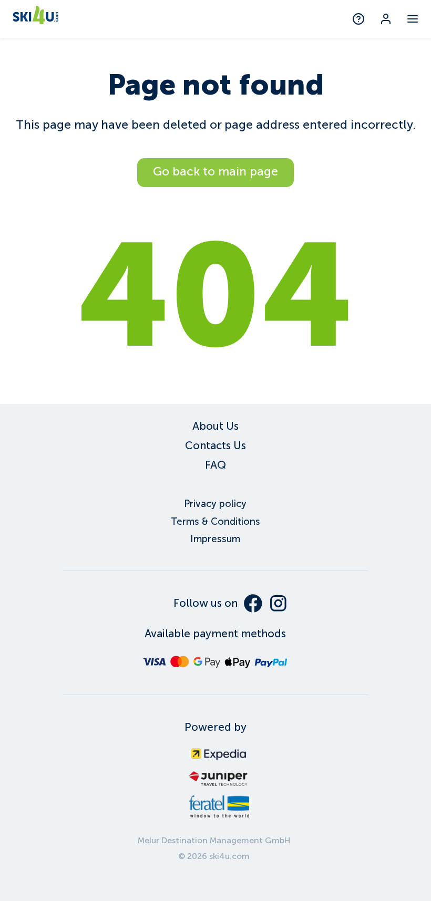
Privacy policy (215, 504)
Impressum (215, 539)
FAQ (215, 465)
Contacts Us (215, 445)
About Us (215, 426)
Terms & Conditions (215, 521)
